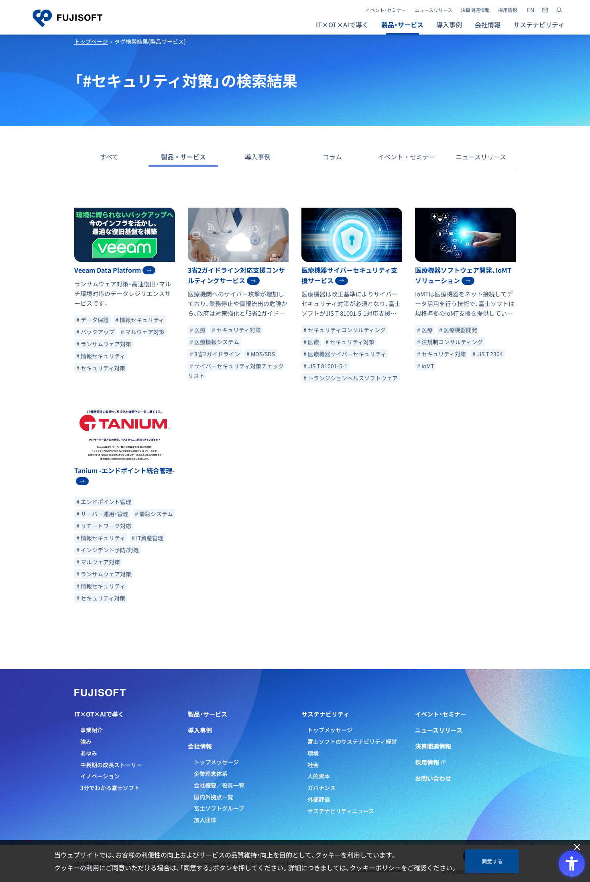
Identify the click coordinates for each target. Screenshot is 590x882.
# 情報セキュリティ (139, 320)
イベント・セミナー (385, 10)
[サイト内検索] (559, 10)
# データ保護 (92, 320)
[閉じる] (577, 847)
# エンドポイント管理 (103, 502)
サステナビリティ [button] (538, 24)
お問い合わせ (433, 778)
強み (86, 741)
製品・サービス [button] (402, 24)
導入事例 (449, 24)
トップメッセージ (216, 762)
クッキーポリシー (375, 867)
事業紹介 (91, 730)
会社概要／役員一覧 (219, 785)
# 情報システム (154, 514)
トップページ (91, 41)
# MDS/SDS (260, 354)
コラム (332, 156)
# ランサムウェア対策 (103, 344)
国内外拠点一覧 (213, 797)
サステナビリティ (325, 714)
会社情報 (200, 746)
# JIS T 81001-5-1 (325, 366)
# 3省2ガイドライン (215, 354)
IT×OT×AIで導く (99, 714)
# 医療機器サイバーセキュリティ (344, 354)
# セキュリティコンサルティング (344, 330)
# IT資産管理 (147, 538)
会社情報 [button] (487, 24)
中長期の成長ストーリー (111, 765)
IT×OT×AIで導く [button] (342, 24)
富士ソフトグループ (219, 808)
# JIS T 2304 (487, 354)
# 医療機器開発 (458, 330)
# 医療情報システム (214, 342)
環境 (313, 753)
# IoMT (425, 366)
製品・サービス (183, 156)
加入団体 (205, 820)
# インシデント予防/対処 (107, 550)
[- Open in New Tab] (530, 10)
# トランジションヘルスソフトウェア (350, 378)
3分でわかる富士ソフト (110, 788)
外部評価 (318, 799)
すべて (109, 156)
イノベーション (100, 776)
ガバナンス (321, 788)
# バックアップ (95, 332)
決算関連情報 (475, 10)
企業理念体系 (211, 774)
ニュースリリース (433, 10)
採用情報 (507, 10)
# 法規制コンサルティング (450, 342)
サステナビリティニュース (340, 811)
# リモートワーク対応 (103, 526)
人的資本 (318, 776)
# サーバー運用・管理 (102, 514)
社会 (313, 765)
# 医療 (197, 330)
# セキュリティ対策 (100, 368)
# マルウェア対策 (143, 332)
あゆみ (88, 753)
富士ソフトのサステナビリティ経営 (352, 741)
